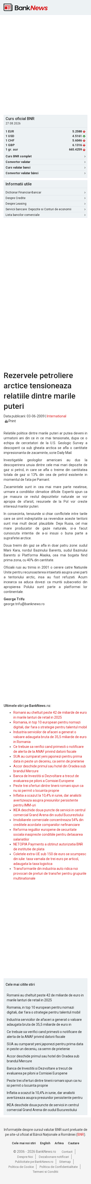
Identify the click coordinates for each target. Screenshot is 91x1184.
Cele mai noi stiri (24, 1143)
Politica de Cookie (21, 1167)
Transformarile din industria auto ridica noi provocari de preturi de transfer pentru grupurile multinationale (49, 873)
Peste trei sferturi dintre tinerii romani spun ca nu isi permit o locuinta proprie (44, 1083)
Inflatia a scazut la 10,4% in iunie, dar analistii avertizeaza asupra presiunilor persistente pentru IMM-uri (47, 800)
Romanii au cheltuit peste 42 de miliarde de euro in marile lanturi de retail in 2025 (45, 997)
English (45, 1143)
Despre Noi (25, 1157)
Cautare (73, 1143)
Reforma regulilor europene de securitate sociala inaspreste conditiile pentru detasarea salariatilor (48, 834)
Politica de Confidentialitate (59, 1167)
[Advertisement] (45, 64)
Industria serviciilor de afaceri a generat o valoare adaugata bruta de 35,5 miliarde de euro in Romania (50, 737)
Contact (67, 1152)
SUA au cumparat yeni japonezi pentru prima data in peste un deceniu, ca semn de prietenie (45, 1046)
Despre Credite (15, 198)
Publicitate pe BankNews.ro (34, 1162)
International (56, 416)
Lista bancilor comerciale (23, 215)
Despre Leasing (16, 203)
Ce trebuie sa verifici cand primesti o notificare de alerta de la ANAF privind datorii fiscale (44, 1034)
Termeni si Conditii (45, 1172)
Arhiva (59, 1143)
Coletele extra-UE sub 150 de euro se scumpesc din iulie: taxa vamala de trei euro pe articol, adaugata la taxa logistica (49, 859)
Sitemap (65, 1162)
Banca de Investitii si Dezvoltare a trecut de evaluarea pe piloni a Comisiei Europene (39, 1070)
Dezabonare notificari (54, 1157)
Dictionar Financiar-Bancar (23, 192)
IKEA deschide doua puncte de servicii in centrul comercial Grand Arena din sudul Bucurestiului (43, 1107)
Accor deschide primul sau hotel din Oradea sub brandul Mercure (43, 1058)
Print (12, 421)
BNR (80, 1134)
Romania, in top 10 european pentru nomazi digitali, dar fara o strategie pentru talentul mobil (43, 1009)
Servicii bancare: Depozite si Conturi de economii (38, 209)
